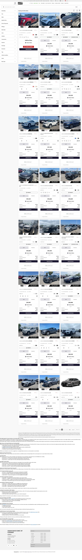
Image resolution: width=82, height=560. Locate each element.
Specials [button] (53, 3)
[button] (38, 20)
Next (70, 429)
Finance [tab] (54, 40)
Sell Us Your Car (48, 3)
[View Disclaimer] (28, 37)
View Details (28, 49)
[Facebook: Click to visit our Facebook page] (8, 545)
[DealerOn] (16, 551)
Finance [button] (62, 3)
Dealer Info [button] (66, 3)
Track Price (29, 42)
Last (73, 429)
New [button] (32, 3)
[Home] (30, 3)
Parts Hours (32, 546)
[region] (49, 50)
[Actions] (37, 30)
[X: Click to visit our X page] (11, 545)
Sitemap (29, 551)
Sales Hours (32, 530)
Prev (60, 429)
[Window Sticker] (37, 37)
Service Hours (33, 544)
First (56, 429)
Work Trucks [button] (36, 3)
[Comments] (35, 37)
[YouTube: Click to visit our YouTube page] (14, 545)
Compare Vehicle (23, 61)
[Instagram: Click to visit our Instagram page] (16, 545)
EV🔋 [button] (39, 3)
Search (76, 6)
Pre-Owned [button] (43, 3)
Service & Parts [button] (57, 3)
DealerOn (26, 551)
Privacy (31, 551)
